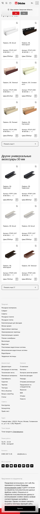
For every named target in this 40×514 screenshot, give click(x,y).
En (32, 3)
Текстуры (5, 388)
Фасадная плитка (7, 320)
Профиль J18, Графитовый (7, 187)
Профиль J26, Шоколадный (26, 43)
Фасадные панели (8, 317)
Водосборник (6, 353)
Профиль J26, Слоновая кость (29, 83)
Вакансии (23, 390)
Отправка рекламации (27, 382)
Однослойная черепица (10, 329)
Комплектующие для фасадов (12, 323)
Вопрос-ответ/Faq (8, 394)
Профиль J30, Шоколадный (7, 266)
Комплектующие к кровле (10, 335)
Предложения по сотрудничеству (25, 386)
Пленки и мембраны (8, 338)
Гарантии (5, 382)
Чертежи (4, 385)
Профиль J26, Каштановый (26, 123)
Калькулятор (6, 408)
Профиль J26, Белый (9, 43)
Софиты (4, 314)
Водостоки (5, 344)
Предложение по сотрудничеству (12, 478)
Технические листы (8, 372)
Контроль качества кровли (29, 372)
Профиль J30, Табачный (29, 266)
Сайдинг (4, 311)
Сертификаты (6, 378)
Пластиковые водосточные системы (14, 347)
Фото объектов (6, 391)
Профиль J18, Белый (28, 226)
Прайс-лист (5, 411)
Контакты (23, 369)
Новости (23, 399)
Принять (20, 508)
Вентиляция (6, 341)
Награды (23, 378)
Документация (6, 366)
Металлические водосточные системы (14, 350)
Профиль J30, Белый (9, 226)
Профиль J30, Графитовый (26, 187)
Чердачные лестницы (9, 356)
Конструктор (6, 405)
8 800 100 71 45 (7, 454)
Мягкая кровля (6, 326)
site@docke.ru (22, 454)
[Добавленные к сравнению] (6, 3)
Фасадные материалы (9, 308)
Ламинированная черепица (11, 332)
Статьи (4, 397)
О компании (24, 366)
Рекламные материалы (9, 375)
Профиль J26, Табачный (10, 82)
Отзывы (22, 396)
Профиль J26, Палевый (10, 122)
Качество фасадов (26, 375)
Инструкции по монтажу (10, 369)
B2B (21, 393)
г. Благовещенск (17, 431)
